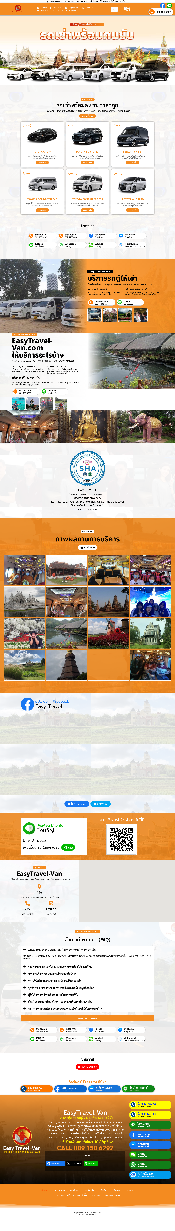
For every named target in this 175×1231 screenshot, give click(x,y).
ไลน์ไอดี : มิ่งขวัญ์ (139, 1087)
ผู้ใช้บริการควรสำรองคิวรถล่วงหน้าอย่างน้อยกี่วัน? (53, 994)
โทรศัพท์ (27, 909)
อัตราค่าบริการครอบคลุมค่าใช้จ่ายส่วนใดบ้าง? (52, 973)
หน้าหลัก (43, 1190)
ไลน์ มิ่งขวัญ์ (40, 247)
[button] (3, 426)
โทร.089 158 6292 (147, 1103)
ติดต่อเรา (117, 1190)
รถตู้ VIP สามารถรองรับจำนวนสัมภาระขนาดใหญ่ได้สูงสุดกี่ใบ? (60, 966)
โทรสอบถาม (40, 234)
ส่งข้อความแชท (104, 1087)
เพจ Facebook (69, 1087)
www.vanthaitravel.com (135, 247)
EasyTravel (99, 237)
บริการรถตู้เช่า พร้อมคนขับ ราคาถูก (106, 1195)
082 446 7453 (71, 237)
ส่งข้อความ (130, 234)
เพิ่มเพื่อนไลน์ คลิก (144, 1126)
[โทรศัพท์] (27, 903)
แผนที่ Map (74, 1190)
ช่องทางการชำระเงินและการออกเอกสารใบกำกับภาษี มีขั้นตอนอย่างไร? (65, 1008)
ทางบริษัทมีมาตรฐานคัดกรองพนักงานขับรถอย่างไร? (55, 980)
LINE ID (39, 244)
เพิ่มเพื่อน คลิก (143, 1156)
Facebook (100, 234)
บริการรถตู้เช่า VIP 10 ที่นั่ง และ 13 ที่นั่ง (71, 1195)
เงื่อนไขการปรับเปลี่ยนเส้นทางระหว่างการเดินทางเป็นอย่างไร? (60, 1001)
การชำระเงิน (89, 1190)
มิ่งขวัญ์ (68, 247)
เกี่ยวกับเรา (104, 1190)
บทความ (129, 1190)
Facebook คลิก (144, 1136)
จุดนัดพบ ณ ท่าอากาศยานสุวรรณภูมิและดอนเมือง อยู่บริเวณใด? (61, 987)
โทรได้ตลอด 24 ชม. (145, 1106)
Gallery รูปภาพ (59, 1190)
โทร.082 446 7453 (147, 1113)
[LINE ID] (51, 903)
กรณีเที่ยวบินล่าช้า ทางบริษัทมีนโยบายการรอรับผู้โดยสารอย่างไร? (62, 949)
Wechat (99, 244)
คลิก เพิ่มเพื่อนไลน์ (135, 1090)
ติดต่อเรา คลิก (101, 301)
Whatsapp (70, 244)
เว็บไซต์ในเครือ (131, 244)
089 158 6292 (163, 11)
